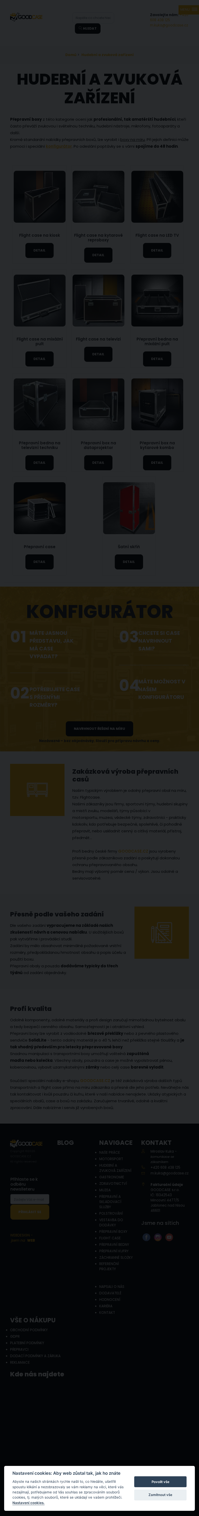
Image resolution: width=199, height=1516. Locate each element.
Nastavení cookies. (28, 1503)
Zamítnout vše (160, 1495)
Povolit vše (160, 1482)
